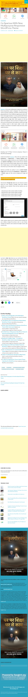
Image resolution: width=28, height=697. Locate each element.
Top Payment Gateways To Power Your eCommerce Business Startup (17, 491)
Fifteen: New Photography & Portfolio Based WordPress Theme (13, 376)
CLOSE (26, 1)
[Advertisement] (14, 48)
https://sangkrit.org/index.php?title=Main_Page (8, 681)
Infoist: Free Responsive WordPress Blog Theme (13, 354)
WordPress (3, 20)
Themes (3, 367)
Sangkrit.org (3, 609)
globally (14, 2)
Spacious (3, 109)
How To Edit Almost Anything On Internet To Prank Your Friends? (13, 383)
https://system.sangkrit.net (6, 584)
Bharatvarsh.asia (7, 687)
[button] (11, 213)
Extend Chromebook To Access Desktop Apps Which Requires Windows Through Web (17, 518)
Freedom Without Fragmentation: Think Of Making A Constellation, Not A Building (17, 510)
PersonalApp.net (14, 688)
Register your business (6, 2)
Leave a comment (19, 30)
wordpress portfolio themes (8, 369)
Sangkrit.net (3, 601)
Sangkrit (11, 30)
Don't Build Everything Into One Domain (16, 502)
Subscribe (3, 477)
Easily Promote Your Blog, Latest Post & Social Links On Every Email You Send (17, 487)
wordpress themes (20, 369)
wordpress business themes (18, 367)
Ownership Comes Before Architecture (16, 494)
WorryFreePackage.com (18, 687)
